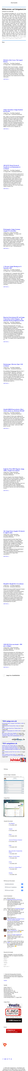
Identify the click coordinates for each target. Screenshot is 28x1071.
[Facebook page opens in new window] (3, 1059)
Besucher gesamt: (8, 991)
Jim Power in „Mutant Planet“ (15, 867)
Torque (8, 934)
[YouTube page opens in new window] (5, 1059)
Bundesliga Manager (19, 908)
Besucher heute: (7, 988)
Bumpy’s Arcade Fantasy (14, 856)
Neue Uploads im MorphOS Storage (10, 748)
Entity (10, 845)
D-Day (10, 862)
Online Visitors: (7, 987)
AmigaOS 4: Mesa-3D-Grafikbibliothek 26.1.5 (12, 735)
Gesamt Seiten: (7, 994)
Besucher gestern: (8, 989)
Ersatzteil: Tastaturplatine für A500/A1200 (11, 730)
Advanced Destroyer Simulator (15, 840)
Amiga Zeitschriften (14, 232)
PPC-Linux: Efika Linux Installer (9, 733)
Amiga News (6, 63)
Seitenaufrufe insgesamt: (9, 992)
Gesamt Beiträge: (7, 993)
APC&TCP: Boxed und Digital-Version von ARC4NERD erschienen (15, 919)
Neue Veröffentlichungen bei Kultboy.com (11, 749)
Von (15, 63)
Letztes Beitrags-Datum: (9, 997)
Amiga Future (6, 534)
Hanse (10, 834)
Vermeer (10, 829)
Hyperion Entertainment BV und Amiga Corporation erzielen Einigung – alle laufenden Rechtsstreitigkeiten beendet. (14, 319)
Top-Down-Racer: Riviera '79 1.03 (9, 734)
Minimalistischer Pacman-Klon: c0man (10, 725)
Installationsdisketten (14, 884)
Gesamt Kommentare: (8, 996)
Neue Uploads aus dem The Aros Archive (11, 751)
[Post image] (6, 825)
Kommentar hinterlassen (17, 64)
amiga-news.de (12, 721)
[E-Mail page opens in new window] (7, 1059)
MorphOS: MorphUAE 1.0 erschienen (13, 583)
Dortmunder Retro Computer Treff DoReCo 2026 (13, 723)
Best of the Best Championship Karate (15, 851)
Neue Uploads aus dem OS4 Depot (9, 746)
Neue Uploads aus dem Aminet (8, 754)
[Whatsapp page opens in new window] (11, 1059)
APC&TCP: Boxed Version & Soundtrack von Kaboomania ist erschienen (11, 167)
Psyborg (10, 873)
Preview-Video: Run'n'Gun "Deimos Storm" (11, 728)
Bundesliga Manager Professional (14, 899)
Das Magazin (12, 823)
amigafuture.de (12, 743)
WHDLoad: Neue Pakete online (9, 745)
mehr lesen (5, 79)
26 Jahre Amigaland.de (12, 930)
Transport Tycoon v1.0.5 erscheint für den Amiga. (13, 755)
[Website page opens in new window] (9, 1059)
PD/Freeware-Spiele (14, 890)
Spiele (8, 942)
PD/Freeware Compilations (14, 887)
